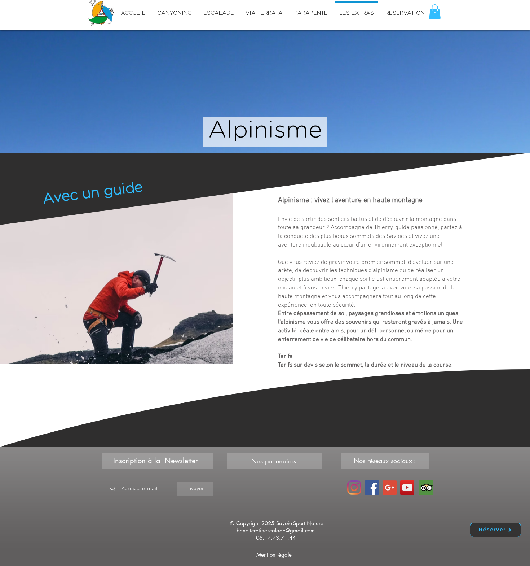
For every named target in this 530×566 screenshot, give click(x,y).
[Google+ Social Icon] (390, 487)
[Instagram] (354, 487)
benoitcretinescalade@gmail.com (276, 530)
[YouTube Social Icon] (407, 487)
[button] (435, 11)
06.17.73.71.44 (276, 537)
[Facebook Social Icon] (372, 487)
